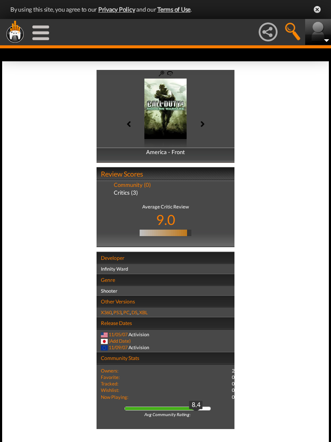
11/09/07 (118, 347)
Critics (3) (126, 192)
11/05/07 (118, 334)
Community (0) (132, 184)
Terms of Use (173, 9)
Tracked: (110, 383)
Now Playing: (114, 397)
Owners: (110, 370)
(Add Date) (120, 341)
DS (134, 312)
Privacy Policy (116, 9)
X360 (106, 312)
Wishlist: (110, 390)
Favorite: (110, 377)
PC (126, 312)
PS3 (117, 312)
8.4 (196, 405)
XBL (143, 312)
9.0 (165, 219)
